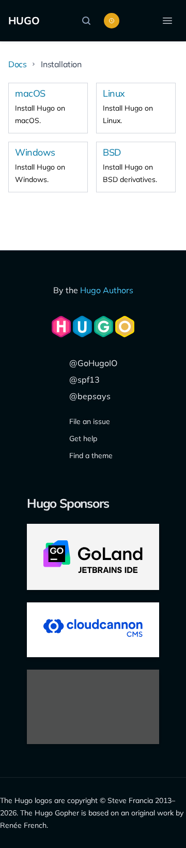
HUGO (24, 20)
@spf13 (84, 379)
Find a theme (91, 455)
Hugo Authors (106, 290)
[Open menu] (167, 20)
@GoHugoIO (93, 363)
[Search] (89, 20)
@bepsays (90, 396)
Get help (83, 438)
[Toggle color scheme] (111, 20)
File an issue (89, 421)
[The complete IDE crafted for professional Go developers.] (93, 557)
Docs (17, 64)
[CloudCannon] (93, 629)
